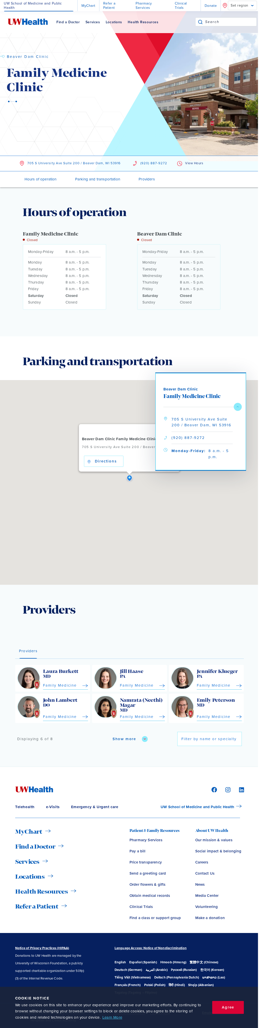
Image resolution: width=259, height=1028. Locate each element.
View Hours (194, 163)
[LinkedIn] (239, 789)
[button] (129, 478)
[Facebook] (213, 789)
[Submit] (200, 22)
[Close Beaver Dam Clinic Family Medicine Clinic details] (238, 407)
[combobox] (230, 22)
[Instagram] (227, 789)
